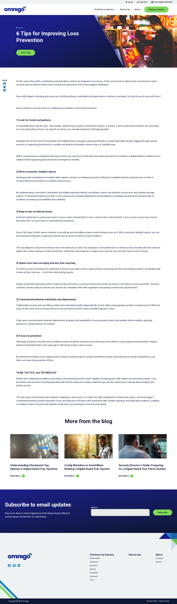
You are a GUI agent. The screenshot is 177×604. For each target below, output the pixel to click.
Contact (143, 2)
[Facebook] (4, 83)
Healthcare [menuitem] (94, 562)
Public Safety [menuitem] (95, 558)
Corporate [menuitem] (94, 576)
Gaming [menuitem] (93, 569)
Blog (130, 2)
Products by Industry (104, 9)
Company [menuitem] (159, 558)
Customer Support (163, 2)
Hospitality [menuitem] (94, 573)
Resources (125, 9)
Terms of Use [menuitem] (164, 601)
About (137, 9)
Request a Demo (156, 9)
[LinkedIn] (4, 90)
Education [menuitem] (94, 565)
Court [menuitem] (92, 580)
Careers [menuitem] (159, 562)
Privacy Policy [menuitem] (152, 601)
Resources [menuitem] (135, 555)
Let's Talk (25, 53)
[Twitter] (4, 87)
